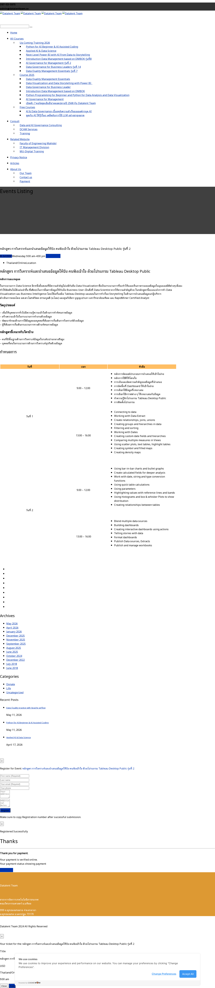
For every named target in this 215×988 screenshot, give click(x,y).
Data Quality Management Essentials (48, 79)
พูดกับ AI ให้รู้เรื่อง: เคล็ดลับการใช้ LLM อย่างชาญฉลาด (55, 115)
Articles (14, 163)
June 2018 (12, 668)
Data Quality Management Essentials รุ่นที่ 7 (51, 71)
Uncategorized (14, 692)
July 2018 (11, 664)
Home (13, 32)
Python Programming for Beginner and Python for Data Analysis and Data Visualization (77, 95)
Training (25, 133)
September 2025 (16, 644)
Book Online (53, 256)
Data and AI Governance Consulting (41, 125)
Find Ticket (6, 870)
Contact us (26, 177)
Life (8, 688)
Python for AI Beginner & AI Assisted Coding (27, 722)
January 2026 (14, 631)
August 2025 (13, 648)
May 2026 (12, 623)
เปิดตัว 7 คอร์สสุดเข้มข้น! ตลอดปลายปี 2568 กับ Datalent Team (61, 103)
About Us (15, 169)
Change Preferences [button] (164, 973)
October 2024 (14, 656)
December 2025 (15, 635)
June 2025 (12, 652)
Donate (10, 684)
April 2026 (12, 627)
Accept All (188, 974)
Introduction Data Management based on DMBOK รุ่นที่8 (59, 59)
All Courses (17, 38)
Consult (14, 121)
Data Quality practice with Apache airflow (25, 707)
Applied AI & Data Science (18, 737)
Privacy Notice (18, 157)
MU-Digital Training (32, 151)
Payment (25, 181)
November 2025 (15, 639)
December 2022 (15, 660)
